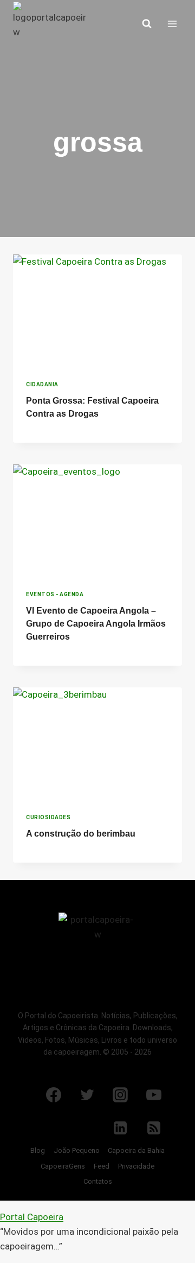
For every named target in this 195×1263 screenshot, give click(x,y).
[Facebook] (53, 1095)
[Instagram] (120, 1095)
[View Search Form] (147, 24)
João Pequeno (77, 1150)
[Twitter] (87, 1095)
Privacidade (136, 1166)
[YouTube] (154, 1095)
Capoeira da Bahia (136, 1150)
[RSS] (154, 1128)
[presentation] (97, 310)
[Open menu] (172, 23)
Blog (37, 1150)
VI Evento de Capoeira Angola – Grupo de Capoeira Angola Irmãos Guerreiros (96, 623)
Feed (101, 1166)
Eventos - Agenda (54, 594)
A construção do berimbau (80, 833)
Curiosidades (48, 817)
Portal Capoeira (31, 1216)
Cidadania (42, 384)
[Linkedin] (120, 1128)
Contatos (97, 1181)
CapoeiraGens (63, 1166)
